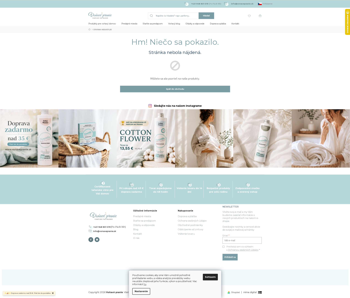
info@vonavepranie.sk (104, 231)
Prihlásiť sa (230, 257)
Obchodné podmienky (190, 225)
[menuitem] (102, 23)
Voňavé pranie (91, 239)
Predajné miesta (142, 216)
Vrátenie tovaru (186, 234)
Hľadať (206, 15)
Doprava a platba (187, 216)
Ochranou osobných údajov (243, 250)
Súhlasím (210, 277)
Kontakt (137, 234)
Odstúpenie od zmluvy (190, 229)
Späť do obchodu (175, 89)
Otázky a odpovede (144, 225)
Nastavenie (141, 291)
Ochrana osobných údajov (192, 220)
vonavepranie (97, 239)
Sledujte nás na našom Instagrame (178, 106)
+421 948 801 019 (101, 227)
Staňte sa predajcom (144, 220)
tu (145, 284)
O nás (136, 238)
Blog (135, 229)
